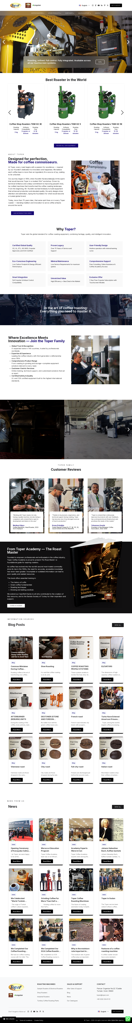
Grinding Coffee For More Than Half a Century (50, 899)
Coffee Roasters (37, 13)
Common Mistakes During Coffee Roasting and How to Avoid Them (20, 667)
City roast (45, 767)
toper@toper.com (103, 995)
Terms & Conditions (26, 1020)
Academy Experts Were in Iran (79, 849)
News (69, 997)
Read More (17, 679)
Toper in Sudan (108, 898)
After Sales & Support (74, 988)
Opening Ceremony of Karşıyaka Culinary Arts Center (21, 849)
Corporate (69, 13)
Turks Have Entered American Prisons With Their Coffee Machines (110, 718)
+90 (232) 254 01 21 (103, 999)
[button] (3, 42)
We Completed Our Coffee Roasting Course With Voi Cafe (20, 950)
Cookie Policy (38, 1020)
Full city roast (77, 767)
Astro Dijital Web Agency (116, 1020)
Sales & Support (84, 13)
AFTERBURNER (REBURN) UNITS (18, 718)
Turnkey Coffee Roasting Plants (48, 1001)
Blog (13, 662)
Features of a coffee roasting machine (110, 950)
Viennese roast (18, 767)
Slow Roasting (47, 666)
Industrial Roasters (43, 997)
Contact (98, 13)
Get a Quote (115, 5)
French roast (77, 717)
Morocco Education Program (50, 849)
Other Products (54, 13)
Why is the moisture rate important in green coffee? (80, 950)
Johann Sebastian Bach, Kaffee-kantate (111, 849)
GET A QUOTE (117, 1011)
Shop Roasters (42, 992)
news (13, 844)
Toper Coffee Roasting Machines (80, 899)
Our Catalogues (72, 1001)
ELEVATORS (106, 666)
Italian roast (106, 767)
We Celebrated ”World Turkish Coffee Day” (18, 899)
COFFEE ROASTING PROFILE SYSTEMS (80, 667)
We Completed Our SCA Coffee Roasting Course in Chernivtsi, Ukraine (50, 950)
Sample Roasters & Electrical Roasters (50, 988)
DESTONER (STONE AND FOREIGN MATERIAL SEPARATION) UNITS (50, 718)
